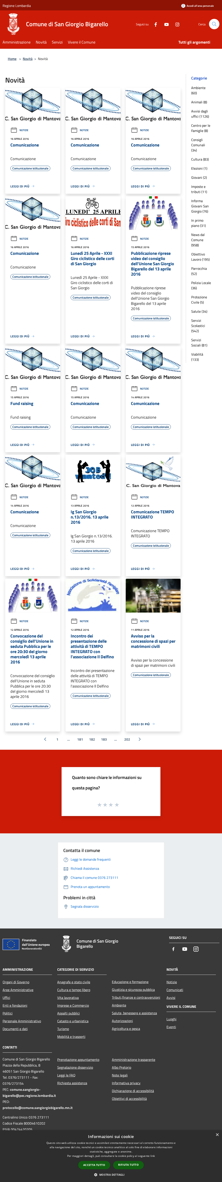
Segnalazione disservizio (75, 1067)
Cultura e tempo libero (73, 989)
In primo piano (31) (198, 223)
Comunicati (174, 989)
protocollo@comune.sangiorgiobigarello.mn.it (38, 1107)
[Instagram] (175, 24)
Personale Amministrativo (22, 1021)
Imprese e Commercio (73, 1005)
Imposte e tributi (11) (199, 189)
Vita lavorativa (68, 997)
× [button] (217, 1134)
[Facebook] (154, 24)
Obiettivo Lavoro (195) (200, 257)
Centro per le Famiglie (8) (200, 128)
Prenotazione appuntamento (78, 1059)
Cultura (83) (200, 159)
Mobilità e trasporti (71, 1036)
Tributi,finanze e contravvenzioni (136, 997)
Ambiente (119, 1005)
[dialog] (111, 1156)
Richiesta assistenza (72, 1083)
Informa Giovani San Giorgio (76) (200, 206)
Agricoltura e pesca (126, 1028)
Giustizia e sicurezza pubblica (133, 989)
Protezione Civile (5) (199, 299)
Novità (28, 58)
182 (92, 739)
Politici (8, 1013)
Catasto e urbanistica (72, 1021)
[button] (110, 1174)
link (152, 1156)
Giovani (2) (199, 177)
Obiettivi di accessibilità (129, 1098)
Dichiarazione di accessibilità (133, 1090)
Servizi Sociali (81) (199, 342)
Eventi (171, 1026)
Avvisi (170, 997)
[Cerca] (214, 24)
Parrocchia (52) (199, 271)
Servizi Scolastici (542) (198, 325)
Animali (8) (199, 102)
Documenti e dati (15, 1028)
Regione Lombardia (17, 5)
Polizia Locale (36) (201, 285)
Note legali (120, 1075)
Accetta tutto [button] (94, 1165)
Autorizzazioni (122, 1020)
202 (127, 739)
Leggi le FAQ (66, 1075)
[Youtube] (164, 24)
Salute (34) (199, 311)
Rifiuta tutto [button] (128, 1165)
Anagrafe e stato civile (73, 982)
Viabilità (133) (197, 357)
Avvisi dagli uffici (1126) (200, 114)
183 (104, 739)
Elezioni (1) (199, 168)
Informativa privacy (126, 1083)
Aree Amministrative (18, 989)
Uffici (6, 997)
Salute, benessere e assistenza (134, 1013)
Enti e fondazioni (15, 1005)
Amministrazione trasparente (133, 1059)
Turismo (63, 1028)
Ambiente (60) (198, 90)
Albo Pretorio (121, 1067)
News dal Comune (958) (198, 240)
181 (80, 739)
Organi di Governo (16, 982)
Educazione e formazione (130, 981)
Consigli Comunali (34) (198, 145)
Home (12, 58)
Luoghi (171, 1019)
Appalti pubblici (68, 1013)
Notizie (24, 130)
